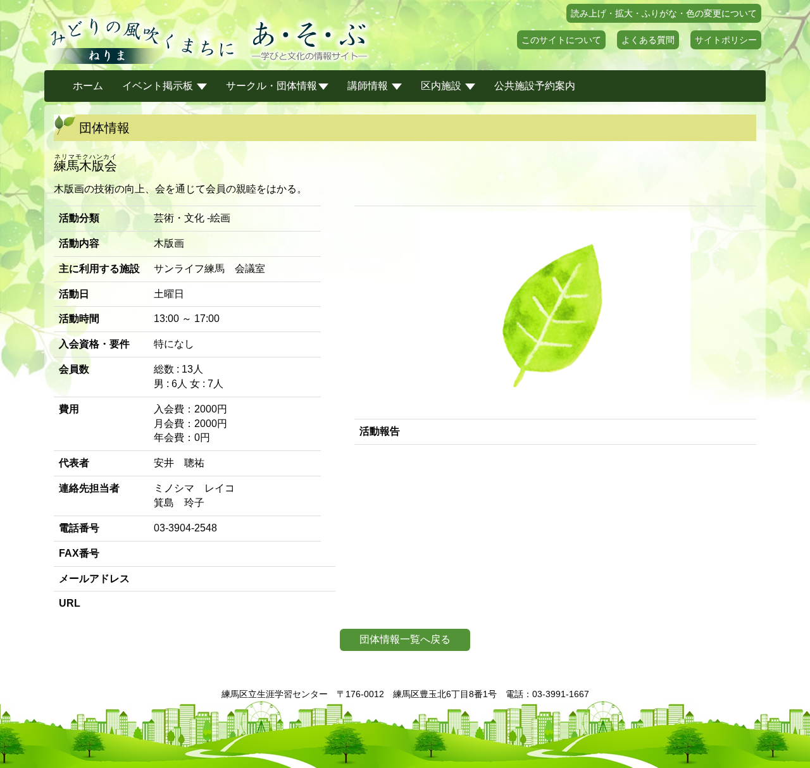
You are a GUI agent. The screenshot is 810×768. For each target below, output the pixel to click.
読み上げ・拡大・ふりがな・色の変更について (664, 13)
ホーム (88, 85)
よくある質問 (648, 40)
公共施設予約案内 (534, 85)
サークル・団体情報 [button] (271, 85)
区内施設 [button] (442, 85)
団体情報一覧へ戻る (405, 639)
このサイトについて (561, 40)
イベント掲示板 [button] (159, 85)
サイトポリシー (726, 40)
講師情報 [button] (368, 85)
